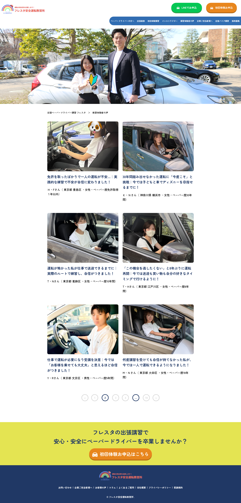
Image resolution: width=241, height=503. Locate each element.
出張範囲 (141, 21)
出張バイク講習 (222, 21)
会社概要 (141, 487)
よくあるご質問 (126, 487)
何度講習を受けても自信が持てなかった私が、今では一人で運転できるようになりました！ (158, 362)
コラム (112, 487)
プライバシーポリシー (160, 487)
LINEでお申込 (189, 7)
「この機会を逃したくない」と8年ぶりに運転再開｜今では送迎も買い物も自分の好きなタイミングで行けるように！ (158, 273)
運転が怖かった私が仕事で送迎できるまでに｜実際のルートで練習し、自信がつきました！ (82, 271)
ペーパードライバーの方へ (122, 21)
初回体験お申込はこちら (124, 454)
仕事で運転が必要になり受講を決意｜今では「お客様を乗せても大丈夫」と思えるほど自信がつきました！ (82, 365)
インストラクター (170, 21)
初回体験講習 (153, 21)
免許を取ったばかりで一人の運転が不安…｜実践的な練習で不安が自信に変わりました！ (82, 179)
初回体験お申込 (224, 7)
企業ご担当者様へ (205, 21)
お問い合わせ (65, 487)
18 (146, 398)
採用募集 (236, 21)
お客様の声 (100, 487)
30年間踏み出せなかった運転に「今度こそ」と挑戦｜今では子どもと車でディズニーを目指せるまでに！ (158, 182)
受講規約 (178, 487)
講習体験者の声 (187, 21)
